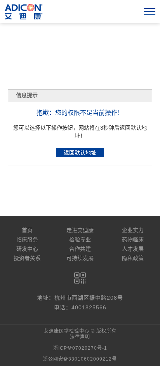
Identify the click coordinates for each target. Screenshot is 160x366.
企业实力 (133, 230)
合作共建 (80, 249)
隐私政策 (133, 258)
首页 (27, 230)
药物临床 (133, 239)
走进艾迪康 (80, 230)
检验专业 (80, 239)
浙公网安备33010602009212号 (80, 359)
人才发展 (133, 249)
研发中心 (27, 249)
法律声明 (80, 337)
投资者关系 (27, 258)
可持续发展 (80, 258)
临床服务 (27, 239)
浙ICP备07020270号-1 (80, 348)
